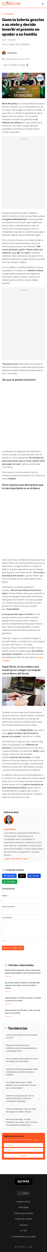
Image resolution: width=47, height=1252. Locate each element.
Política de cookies (23, 1219)
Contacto (23, 1225)
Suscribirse (23, 1156)
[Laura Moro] (4, 53)
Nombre (4, 896)
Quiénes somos (23, 1202)
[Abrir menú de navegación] (42, 3)
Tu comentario (7, 918)
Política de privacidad (23, 1213)
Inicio (4, 40)
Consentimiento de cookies (23, 1236)
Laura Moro (12, 53)
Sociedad (9, 14)
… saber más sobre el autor (16, 859)
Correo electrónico (8, 906)
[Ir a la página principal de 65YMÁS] (11, 3)
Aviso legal (23, 1207)
